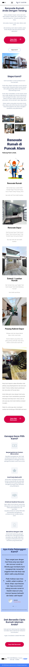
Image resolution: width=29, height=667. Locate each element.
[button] (12, 2)
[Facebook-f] (23, 659)
